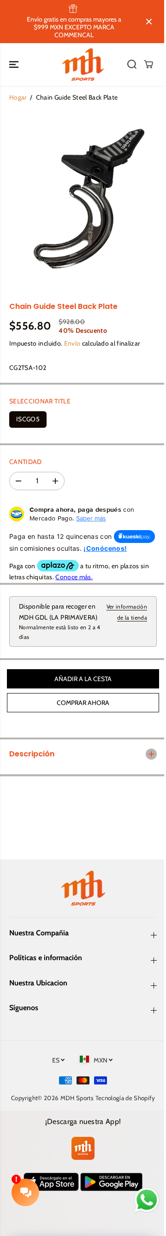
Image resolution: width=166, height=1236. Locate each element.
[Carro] (148, 64)
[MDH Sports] (83, 64)
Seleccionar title (40, 401)
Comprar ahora (83, 703)
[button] (14, 64)
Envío (72, 343)
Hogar (18, 97)
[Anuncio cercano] (149, 21)
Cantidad (25, 462)
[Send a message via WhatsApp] (142, 1200)
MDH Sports (86, 1107)
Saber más (91, 518)
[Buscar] (132, 64)
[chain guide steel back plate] (83, 201)
